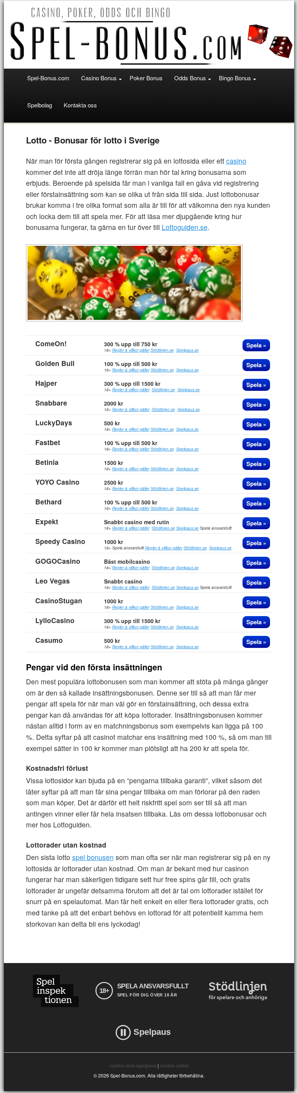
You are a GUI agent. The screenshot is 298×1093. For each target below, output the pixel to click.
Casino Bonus (99, 78)
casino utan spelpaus (132, 1065)
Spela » (256, 345)
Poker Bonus (146, 78)
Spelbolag (39, 105)
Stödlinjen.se (162, 350)
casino (236, 161)
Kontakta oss (80, 105)
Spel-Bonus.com (48, 78)
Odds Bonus (190, 78)
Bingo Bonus (235, 78)
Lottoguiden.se (185, 227)
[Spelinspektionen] (55, 990)
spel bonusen (93, 857)
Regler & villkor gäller (130, 350)
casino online (174, 1065)
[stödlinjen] (238, 990)
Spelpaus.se (187, 350)
